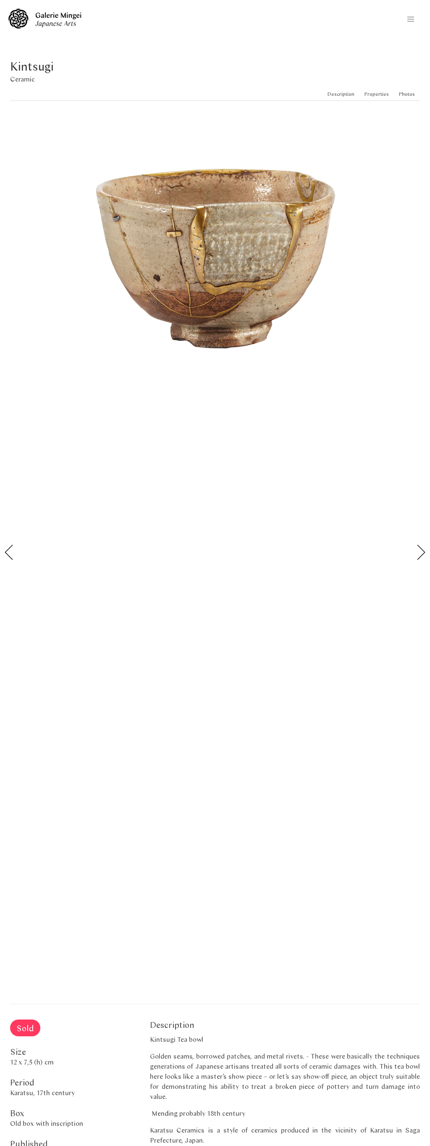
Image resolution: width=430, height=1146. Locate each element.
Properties (376, 94)
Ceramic (22, 79)
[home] (44, 26)
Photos (407, 94)
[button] (411, 19)
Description (341, 94)
